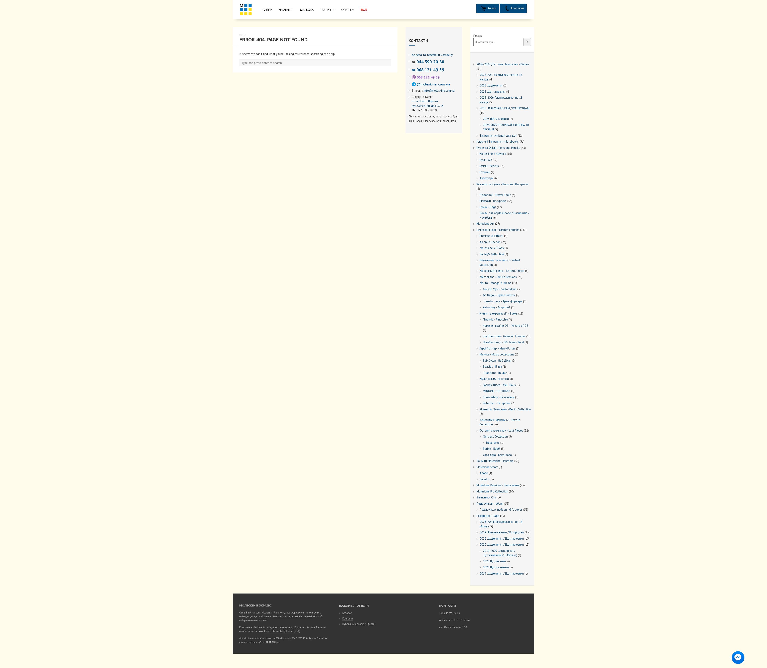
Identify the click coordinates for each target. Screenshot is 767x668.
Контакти (517, 8)
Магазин (284, 9)
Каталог (347, 613)
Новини (267, 9)
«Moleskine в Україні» (254, 638)
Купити (346, 9)
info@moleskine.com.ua (439, 90)
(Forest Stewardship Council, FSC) (281, 631)
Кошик (491, 8)
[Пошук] (527, 42)
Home (241, 35)
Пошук (477, 36)
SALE (364, 9)
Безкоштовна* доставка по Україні (292, 616)
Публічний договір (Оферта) (358, 624)
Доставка (307, 9)
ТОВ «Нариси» (282, 638)
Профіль (325, 9)
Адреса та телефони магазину (432, 55)
